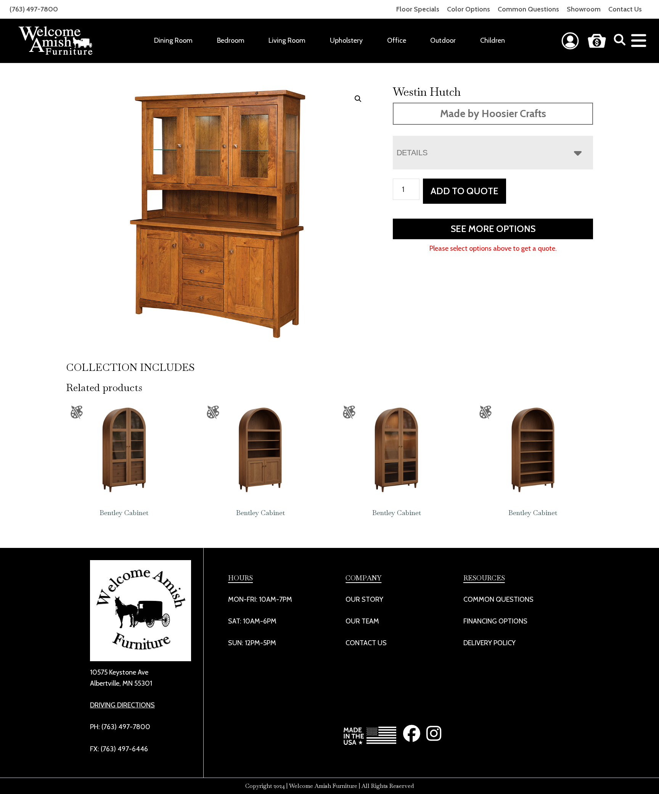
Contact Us (625, 9)
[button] (358, 99)
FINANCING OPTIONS (495, 621)
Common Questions (528, 9)
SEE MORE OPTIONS (493, 228)
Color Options (468, 9)
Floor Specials (417, 9)
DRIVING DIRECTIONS (122, 705)
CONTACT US (366, 643)
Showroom (584, 9)
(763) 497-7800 (34, 9)
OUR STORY (364, 599)
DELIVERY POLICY (489, 643)
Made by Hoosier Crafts (493, 113)
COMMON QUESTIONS (498, 599)
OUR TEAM (362, 621)
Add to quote (464, 190)
